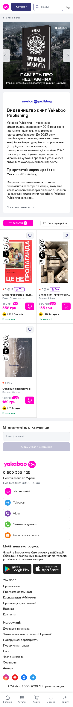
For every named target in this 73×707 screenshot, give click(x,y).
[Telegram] (33, 677)
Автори (8, 668)
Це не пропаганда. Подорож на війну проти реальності (18, 295)
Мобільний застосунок (21, 546)
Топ (21, 289)
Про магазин (11, 586)
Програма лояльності (17, 591)
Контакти (9, 614)
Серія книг (10, 662)
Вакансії (8, 608)
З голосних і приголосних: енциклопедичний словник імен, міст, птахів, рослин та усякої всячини (55, 295)
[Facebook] (24, 677)
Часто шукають (13, 656)
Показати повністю (19, 207)
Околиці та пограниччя (16, 389)
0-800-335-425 (16, 473)
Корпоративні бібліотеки (19, 597)
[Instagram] (6, 677)
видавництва (13, 18)
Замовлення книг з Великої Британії (27, 634)
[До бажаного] (30, 235)
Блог (6, 651)
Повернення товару (16, 645)
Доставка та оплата (16, 628)
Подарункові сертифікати (20, 639)
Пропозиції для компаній (19, 603)
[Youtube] (15, 677)
